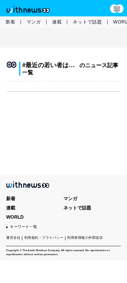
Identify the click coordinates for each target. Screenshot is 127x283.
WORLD (15, 217)
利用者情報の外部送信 (85, 237)
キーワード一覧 (23, 227)
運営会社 (13, 237)
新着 (10, 21)
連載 (57, 21)
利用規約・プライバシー (43, 237)
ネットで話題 (87, 21)
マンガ (34, 21)
